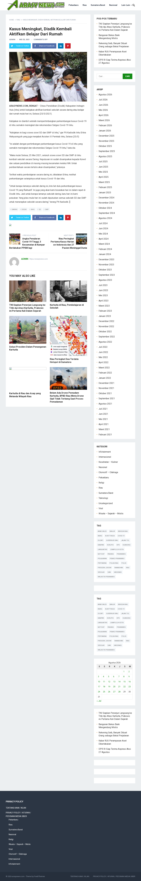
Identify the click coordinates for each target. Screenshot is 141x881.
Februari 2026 (105, 125)
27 (114, 692)
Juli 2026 (103, 99)
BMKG (100, 536)
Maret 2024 (104, 244)
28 (119, 692)
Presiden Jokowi (104, 568)
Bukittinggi (110, 536)
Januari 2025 (105, 192)
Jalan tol (125, 540)
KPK (118, 545)
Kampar (101, 545)
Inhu (33, 209)
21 (119, 687)
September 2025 (107, 151)
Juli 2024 (103, 223)
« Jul (99, 701)
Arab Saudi (102, 531)
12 (109, 682)
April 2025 (104, 177)
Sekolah (101, 572)
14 (119, 682)
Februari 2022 (105, 372)
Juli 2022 (103, 347)
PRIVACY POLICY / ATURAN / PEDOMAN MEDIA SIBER (114, 876)
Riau (85, 5)
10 (99, 682)
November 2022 (106, 326)
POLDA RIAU (113, 563)
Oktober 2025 (105, 146)
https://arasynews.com (38, 259)
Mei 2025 (103, 172)
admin (12, 39)
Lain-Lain (125, 5)
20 (114, 687)
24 (99, 692)
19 (109, 687)
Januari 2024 (105, 254)
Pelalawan (102, 558)
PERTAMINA (102, 563)
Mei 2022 (103, 357)
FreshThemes (39, 876)
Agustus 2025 (105, 156)
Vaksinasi (118, 572)
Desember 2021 (106, 383)
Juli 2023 (103, 285)
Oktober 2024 (105, 208)
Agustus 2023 (105, 280)
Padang (111, 554)
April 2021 (104, 424)
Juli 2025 (103, 161)
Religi (101, 482)
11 (104, 682)
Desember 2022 (106, 321)
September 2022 (107, 336)
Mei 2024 (103, 233)
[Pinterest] (68, 45)
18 (104, 687)
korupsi (110, 545)
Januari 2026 (105, 130)
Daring (14, 209)
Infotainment (105, 451)
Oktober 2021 (105, 393)
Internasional (105, 457)
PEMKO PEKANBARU (117, 558)
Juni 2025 (103, 166)
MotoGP (101, 554)
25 (104, 692)
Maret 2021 (104, 429)
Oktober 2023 (105, 269)
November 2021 (106, 388)
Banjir (112, 531)
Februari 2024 (105, 249)
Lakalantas (102, 549)
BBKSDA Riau (123, 531)
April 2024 (104, 239)
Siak (109, 572)
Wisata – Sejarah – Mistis (111, 513)
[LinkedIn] (60, 45)
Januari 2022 (105, 378)
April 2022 (104, 362)
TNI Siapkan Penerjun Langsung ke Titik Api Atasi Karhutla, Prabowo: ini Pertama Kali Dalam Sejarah (27, 308)
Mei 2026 (103, 110)
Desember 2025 (106, 135)
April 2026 (104, 115)
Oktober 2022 (105, 331)
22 (124, 687)
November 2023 (106, 264)
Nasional (113, 5)
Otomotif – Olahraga (108, 472)
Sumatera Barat (98, 5)
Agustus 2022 (105, 342)
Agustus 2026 (105, 94)
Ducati (100, 540)
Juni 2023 (103, 290)
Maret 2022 (104, 367)
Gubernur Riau (112, 540)
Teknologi (103, 498)
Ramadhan (118, 568)
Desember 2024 (106, 197)
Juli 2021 (103, 409)
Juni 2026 (103, 105)
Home (11, 20)
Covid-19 (121, 536)
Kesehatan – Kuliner (108, 462)
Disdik (24, 209)
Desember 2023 (106, 259)
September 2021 (107, 398)
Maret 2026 (104, 120)
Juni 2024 (103, 228)
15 (124, 682)
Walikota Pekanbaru (106, 577)
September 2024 (107, 213)
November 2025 (106, 141)
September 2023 (107, 275)
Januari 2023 (105, 316)
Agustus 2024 (105, 218)
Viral (101, 508)
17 (99, 687)
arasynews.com (18, 876)
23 (129, 687)
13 (114, 682)
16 (129, 682)
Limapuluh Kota (117, 549)
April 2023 (104, 300)
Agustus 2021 (105, 403)
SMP (47, 209)
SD (40, 209)
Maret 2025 (104, 182)
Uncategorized (106, 503)
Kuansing (126, 545)
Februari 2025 (105, 187)
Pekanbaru (73, 5)
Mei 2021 (103, 419)
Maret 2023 (104, 305)
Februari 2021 (105, 434)
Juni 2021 (103, 414)
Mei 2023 (103, 295)
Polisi (123, 563)
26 (109, 692)
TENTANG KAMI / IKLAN (16, 808)
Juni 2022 (103, 352)
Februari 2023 (105, 311)
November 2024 (106, 202)
